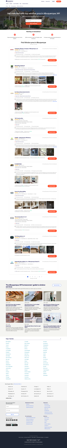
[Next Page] (41, 276)
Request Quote (52, 60)
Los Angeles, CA (37, 389)
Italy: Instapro (34, 437)
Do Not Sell (34, 440)
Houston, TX (23, 389)
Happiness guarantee (48, 427)
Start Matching (33, 23)
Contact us (46, 425)
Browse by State (17, 384)
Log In (53, 1)
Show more (55, 74)
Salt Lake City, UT (37, 393)
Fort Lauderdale (9, 366)
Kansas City (27, 355)
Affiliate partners (47, 428)
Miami (7, 370)
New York (26, 362)
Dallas (44, 355)
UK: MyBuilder (46, 437)
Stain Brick (8, 326)
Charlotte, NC (24, 386)
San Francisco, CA (24, 396)
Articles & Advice (25, 3)
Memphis (45, 350)
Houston (45, 361)
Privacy (28, 440)
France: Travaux (21, 437)
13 (39, 276)
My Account (46, 404)
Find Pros (27, 404)
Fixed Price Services (29, 407)
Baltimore (26, 345)
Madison (45, 373)
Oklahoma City (27, 378)
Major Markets (10, 339)
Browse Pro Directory (30, 405)
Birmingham (8, 341)
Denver (7, 361)
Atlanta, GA (10, 386)
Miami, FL (49, 389)
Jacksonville (8, 368)
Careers (45, 420)
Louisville (26, 341)
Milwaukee (45, 375)
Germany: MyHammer (27, 437)
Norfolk (44, 366)
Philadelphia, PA (11, 393)
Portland (45, 341)
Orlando (7, 371)
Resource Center (47, 407)
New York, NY (49, 391)
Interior (7, 3)
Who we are (46, 419)
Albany (26, 361)
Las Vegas (27, 359)
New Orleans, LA (37, 391)
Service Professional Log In (30, 417)
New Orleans (27, 343)
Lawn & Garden (16, 3)
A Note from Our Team (48, 412)
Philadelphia (45, 345)
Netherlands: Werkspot (40, 437)
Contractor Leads (29, 422)
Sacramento (8, 354)
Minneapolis (27, 352)
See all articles (57, 285)
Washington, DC (50, 396)
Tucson (7, 345)
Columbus (27, 377)
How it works (46, 417)
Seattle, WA (36, 396)
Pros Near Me (46, 410)
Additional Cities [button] (8, 398)
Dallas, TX (49, 386)
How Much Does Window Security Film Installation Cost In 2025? (51, 305)
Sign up (12, 414)
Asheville (26, 364)
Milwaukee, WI (11, 391)
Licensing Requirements (48, 413)
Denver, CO (10, 389)
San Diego (8, 355)
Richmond (45, 368)
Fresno (7, 346)
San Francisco (8, 357)
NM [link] (9, 6)
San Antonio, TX (50, 393)
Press (45, 422)
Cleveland (27, 375)
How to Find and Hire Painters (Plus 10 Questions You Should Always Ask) (52, 326)
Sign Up (58, 1)
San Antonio (45, 362)
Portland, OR (23, 393)
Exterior (11, 3)
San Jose (7, 359)
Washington (8, 364)
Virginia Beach (46, 370)
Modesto (7, 352)
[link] (33, 50)
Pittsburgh (45, 346)
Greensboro (27, 368)
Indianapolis (8, 378)
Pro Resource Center (29, 420)
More (20, 3)
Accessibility (38, 440)
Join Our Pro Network (30, 419)
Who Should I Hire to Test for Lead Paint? (32, 326)
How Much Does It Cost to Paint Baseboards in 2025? (32, 305)
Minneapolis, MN (24, 391)
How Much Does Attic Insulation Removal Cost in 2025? (13, 305)
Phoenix (7, 343)
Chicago (7, 377)
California (30, 440)
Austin (44, 354)
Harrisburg (45, 343)
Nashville (45, 352)
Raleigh (26, 370)
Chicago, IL (36, 386)
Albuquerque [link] (13, 6)
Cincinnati (27, 373)
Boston (26, 346)
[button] (18, 80)
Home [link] (7, 6)
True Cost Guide (47, 405)
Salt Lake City (46, 364)
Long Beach (8, 348)
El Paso (44, 357)
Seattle (44, 371)
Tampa (7, 373)
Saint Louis (27, 357)
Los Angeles (8, 350)
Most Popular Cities (9, 384)
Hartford (7, 362)
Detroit (26, 348)
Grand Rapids (27, 350)
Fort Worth (45, 359)
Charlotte (26, 366)
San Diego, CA (11, 396)
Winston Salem (28, 371)
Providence (45, 348)
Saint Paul (26, 354)
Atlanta (7, 375)
